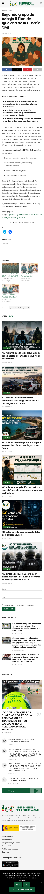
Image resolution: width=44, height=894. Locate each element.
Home (4, 10)
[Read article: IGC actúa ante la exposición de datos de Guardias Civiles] (22, 515)
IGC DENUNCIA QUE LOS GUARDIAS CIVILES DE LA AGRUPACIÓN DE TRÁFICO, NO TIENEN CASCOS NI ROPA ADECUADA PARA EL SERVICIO (17, 721)
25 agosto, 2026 (7, 362)
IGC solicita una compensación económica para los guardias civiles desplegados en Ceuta (19, 112)
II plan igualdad (23, 308)
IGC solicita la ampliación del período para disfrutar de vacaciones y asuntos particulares (22, 490)
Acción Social (7, 840)
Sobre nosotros (7, 836)
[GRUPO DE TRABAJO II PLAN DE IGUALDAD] (10, 268)
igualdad (13, 308)
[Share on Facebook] (7, 69)
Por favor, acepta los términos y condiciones (18, 605)
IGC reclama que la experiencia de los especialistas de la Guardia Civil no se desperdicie (20, 104)
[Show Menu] (3, 3)
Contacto (5, 852)
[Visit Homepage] (21, 3)
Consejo (9, 10)
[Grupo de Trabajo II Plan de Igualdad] (29, 268)
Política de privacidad (10, 849)
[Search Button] (41, 3)
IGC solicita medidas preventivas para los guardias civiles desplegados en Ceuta (21, 445)
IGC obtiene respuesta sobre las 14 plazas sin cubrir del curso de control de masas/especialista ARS (21, 577)
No (26, 884)
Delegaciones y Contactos (11, 843)
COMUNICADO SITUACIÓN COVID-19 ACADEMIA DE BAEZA (23, 779)
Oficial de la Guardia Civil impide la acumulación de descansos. (21, 740)
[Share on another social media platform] (37, 69)
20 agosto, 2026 (7, 406)
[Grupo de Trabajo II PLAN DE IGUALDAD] (10, 288)
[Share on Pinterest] (27, 69)
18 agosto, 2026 (7, 583)
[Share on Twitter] (17, 69)
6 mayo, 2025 (6, 33)
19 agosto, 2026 (7, 496)
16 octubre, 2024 (18, 650)
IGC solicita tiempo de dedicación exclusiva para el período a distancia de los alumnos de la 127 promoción (27, 627)
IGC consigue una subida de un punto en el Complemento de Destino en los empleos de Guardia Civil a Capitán (25, 658)
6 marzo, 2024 (17, 633)
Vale (18, 884)
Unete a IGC (6, 846)
